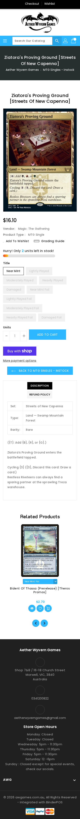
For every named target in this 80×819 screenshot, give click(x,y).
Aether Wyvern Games (22, 70)
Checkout (32, 4)
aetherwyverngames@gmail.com (40, 718)
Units (7, 327)
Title (6, 263)
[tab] (39, 385)
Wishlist (49, 4)
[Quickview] (31, 608)
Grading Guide (53, 241)
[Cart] (74, 41)
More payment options (19, 361)
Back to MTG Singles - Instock (43, 371)
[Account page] (66, 41)
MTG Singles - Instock (58, 70)
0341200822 (40, 698)
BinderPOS (54, 802)
